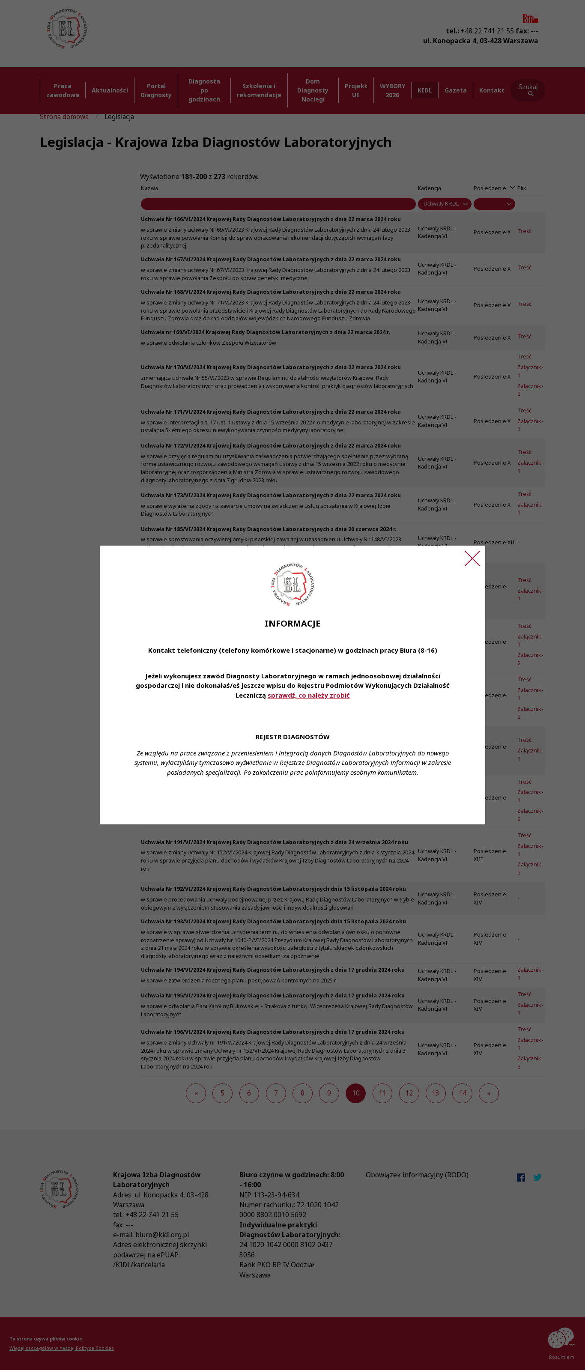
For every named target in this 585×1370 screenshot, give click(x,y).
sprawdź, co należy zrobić (309, 695)
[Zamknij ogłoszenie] (472, 558)
